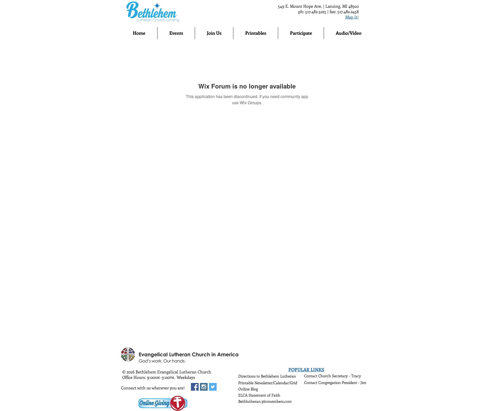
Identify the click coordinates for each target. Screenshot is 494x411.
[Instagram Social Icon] (204, 387)
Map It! (352, 17)
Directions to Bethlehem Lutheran (267, 376)
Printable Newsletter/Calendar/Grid (267, 382)
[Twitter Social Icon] (213, 387)
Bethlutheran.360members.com (265, 401)
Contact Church (318, 375)
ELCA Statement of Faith (259, 395)
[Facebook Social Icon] (195, 387)
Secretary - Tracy (346, 375)
